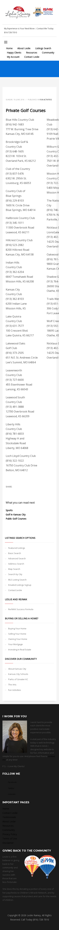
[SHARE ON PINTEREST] (25, 491)
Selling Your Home (17, 633)
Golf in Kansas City (16, 514)
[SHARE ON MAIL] (31, 491)
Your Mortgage (15, 644)
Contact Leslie (15, 590)
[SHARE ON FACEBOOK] (13, 491)
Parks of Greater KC (18, 679)
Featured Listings (16, 547)
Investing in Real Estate (19, 649)
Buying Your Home (17, 628)
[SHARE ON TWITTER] (8, 491)
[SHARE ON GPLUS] (19, 491)
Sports (9, 510)
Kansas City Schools (18, 674)
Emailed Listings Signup (19, 584)
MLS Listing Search (17, 579)
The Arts (12, 684)
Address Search (16, 563)
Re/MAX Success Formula (20, 609)
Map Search (14, 569)
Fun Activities (46, 99)
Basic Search (14, 553)
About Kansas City (17, 668)
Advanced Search (17, 558)
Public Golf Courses (16, 518)
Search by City (15, 574)
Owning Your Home (17, 639)
